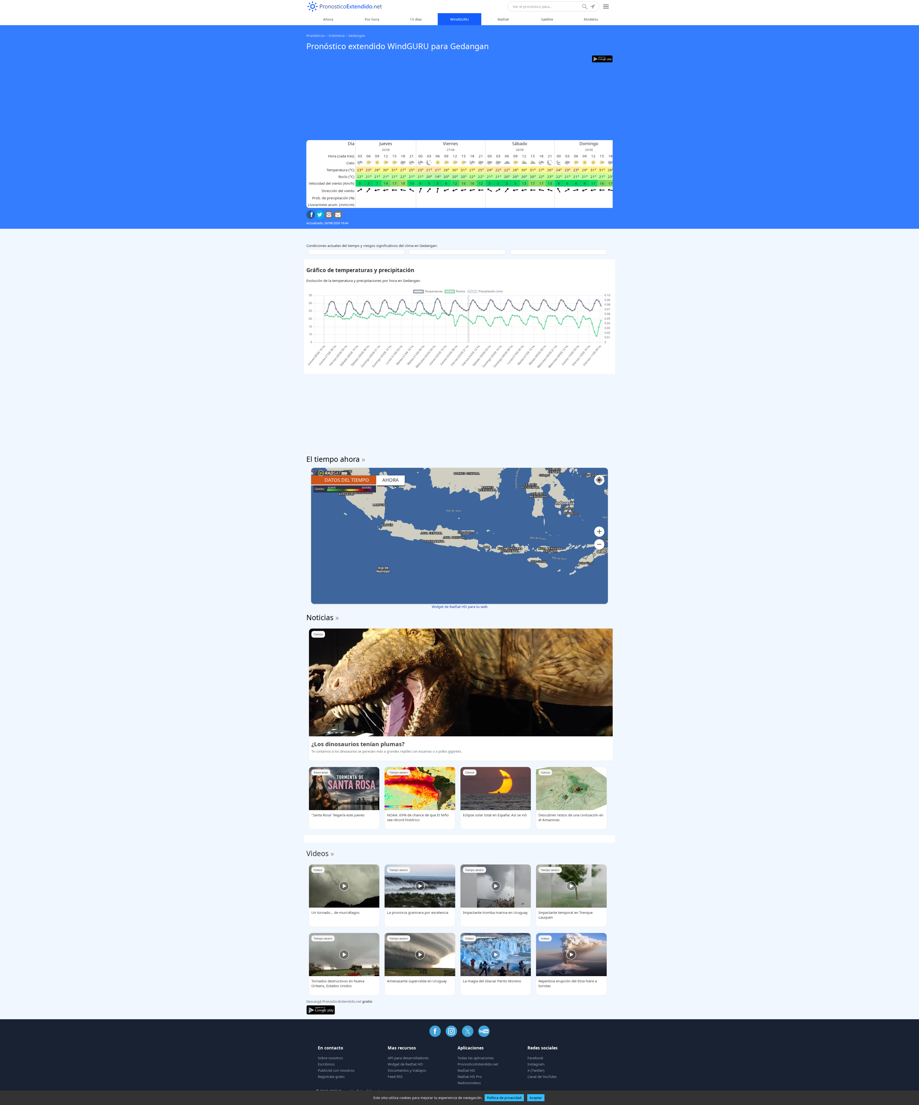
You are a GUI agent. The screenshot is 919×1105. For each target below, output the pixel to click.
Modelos (591, 19)
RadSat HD (466, 1070)
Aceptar (536, 1097)
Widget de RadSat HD (405, 1064)
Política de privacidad (504, 1097)
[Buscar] (585, 7)
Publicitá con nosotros (336, 1070)
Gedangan (356, 35)
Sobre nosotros (330, 1057)
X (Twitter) (535, 1070)
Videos (317, 853)
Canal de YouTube (541, 1076)
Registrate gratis (331, 1076)
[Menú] (606, 6)
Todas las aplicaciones (476, 1057)
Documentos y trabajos (407, 1070)
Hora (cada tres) (341, 156)
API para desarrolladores (408, 1057)
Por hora (372, 19)
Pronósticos (315, 35)
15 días (416, 19)
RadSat (503, 19)
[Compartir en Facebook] (310, 214)
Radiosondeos (469, 1082)
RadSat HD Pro (470, 1076)
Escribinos (326, 1064)
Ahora (328, 19)
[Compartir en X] (319, 214)
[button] (599, 532)
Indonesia (337, 35)
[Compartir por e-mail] (338, 214)
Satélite (547, 19)
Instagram (535, 1064)
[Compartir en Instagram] (329, 214)
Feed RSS (395, 1076)
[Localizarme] (593, 7)
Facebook (535, 1057)
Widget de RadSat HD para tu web (460, 606)
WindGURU (459, 19)
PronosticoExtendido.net (478, 1064)
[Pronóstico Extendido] (344, 6)
